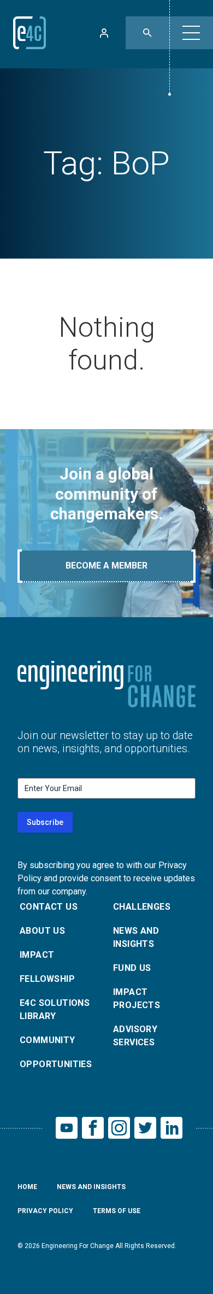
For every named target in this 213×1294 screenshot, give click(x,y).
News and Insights (136, 937)
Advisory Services (135, 1035)
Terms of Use (116, 1211)
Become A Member (106, 565)
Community (47, 1040)
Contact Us (49, 906)
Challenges (141, 906)
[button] (191, 32)
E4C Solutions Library (55, 1009)
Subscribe (45, 822)
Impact (37, 955)
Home (27, 1187)
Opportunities (56, 1064)
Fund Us (132, 968)
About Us (42, 931)
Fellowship (47, 979)
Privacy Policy (45, 1211)
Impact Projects (136, 998)
